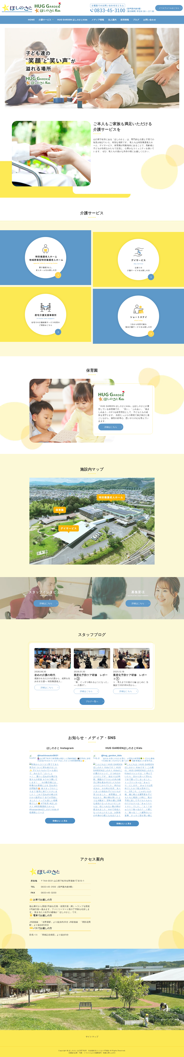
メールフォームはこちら (169, 8)
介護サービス (45, 19)
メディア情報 (97, 19)
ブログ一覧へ (92, 701)
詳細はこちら (111, 427)
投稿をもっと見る (60, 821)
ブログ (136, 19)
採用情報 (125, 19)
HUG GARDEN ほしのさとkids (72, 19)
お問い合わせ (149, 19)
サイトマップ (92, 1036)
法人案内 (112, 19)
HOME (31, 19)
